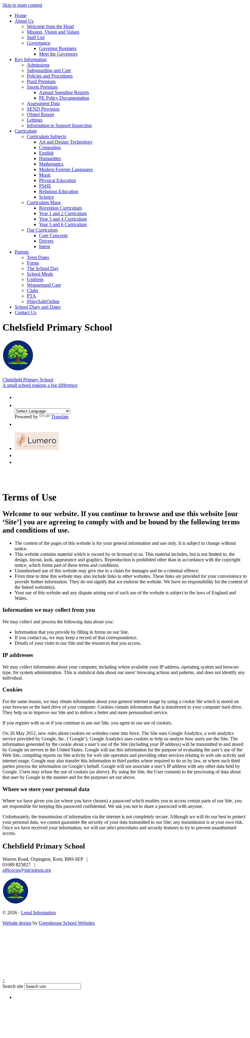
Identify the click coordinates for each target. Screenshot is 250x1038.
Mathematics (51, 164)
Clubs (32, 290)
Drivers (46, 241)
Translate (60, 416)
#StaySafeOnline (43, 301)
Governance (38, 43)
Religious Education (58, 191)
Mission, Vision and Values (53, 32)
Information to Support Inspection (59, 125)
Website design (16, 923)
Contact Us (25, 312)
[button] (18, 396)
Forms (33, 263)
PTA (31, 296)
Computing (50, 147)
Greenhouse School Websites (67, 923)
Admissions (38, 65)
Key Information (31, 59)
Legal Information (38, 912)
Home (21, 15)
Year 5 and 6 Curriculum (63, 224)
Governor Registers (58, 48)
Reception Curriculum (60, 208)
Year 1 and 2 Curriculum (63, 213)
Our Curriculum (42, 230)
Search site (12, 986)
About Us (24, 21)
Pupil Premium (41, 81)
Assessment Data (43, 103)
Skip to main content (22, 5)
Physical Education (57, 180)
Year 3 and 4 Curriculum (63, 219)
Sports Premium (42, 87)
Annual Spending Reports (64, 92)
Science (46, 197)
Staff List (36, 37)
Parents (22, 252)
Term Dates (38, 257)
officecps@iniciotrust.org (26, 870)
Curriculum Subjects (46, 136)
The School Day (43, 268)
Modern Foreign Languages (66, 169)
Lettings (34, 120)
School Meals (40, 274)
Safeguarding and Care (49, 70)
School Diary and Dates (38, 307)
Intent (44, 246)
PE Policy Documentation (64, 98)
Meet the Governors (58, 54)
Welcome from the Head (50, 26)
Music (45, 175)
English (46, 153)
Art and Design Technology (66, 142)
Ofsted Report (40, 114)
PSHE (45, 186)
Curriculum (26, 131)
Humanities (50, 158)
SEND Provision (43, 109)
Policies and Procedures (50, 76)
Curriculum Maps (44, 202)
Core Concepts (53, 235)
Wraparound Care (44, 285)
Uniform (35, 279)
